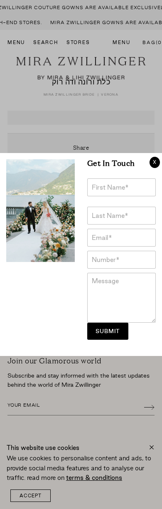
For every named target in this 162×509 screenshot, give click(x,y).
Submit (108, 331)
